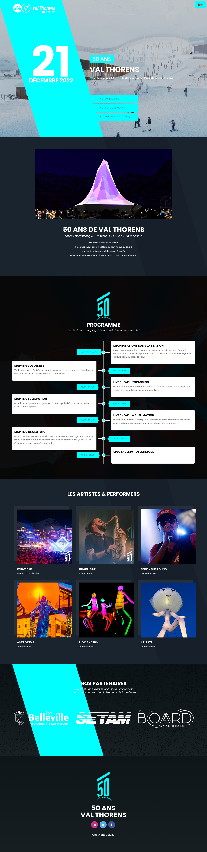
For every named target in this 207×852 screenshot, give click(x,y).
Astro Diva (25, 642)
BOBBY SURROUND (154, 569)
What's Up (25, 569)
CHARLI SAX (87, 569)
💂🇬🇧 (200, 4)
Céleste (146, 642)
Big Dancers (88, 642)
